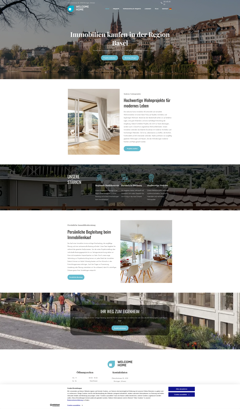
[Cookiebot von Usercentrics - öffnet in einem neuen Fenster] (55, 405)
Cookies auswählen (73, 405)
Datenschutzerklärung (75, 400)
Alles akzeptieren (181, 389)
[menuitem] (105, 8)
